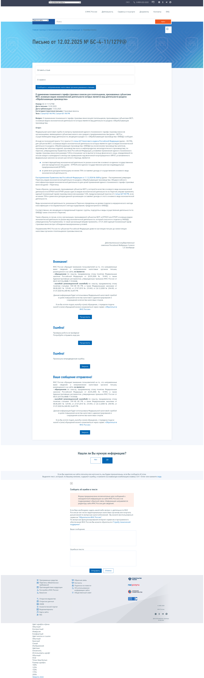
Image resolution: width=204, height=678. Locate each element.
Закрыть (85, 366)
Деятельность (107, 12)
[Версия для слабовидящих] (128, 2)
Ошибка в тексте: (77, 549)
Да (107, 459)
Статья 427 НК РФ (47, 113)
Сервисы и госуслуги (126, 12)
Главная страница (39, 30)
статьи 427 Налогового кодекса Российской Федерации (96, 141)
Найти (163, 21)
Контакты (157, 12)
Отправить (95, 571)
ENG (167, 12)
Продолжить (85, 317)
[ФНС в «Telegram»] (166, 2)
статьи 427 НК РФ (122, 194)
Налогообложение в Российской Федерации (64, 30)
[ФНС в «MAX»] (170, 2)
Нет (95, 459)
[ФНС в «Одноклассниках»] (162, 2)
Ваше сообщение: (77, 529)
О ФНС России (91, 12)
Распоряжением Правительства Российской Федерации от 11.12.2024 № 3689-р (68, 177)
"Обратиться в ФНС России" (90, 517)
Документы (144, 12)
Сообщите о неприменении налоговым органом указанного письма (65, 87)
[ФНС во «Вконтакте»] (159, 2)
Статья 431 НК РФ (63, 113)
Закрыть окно (38, 677)
